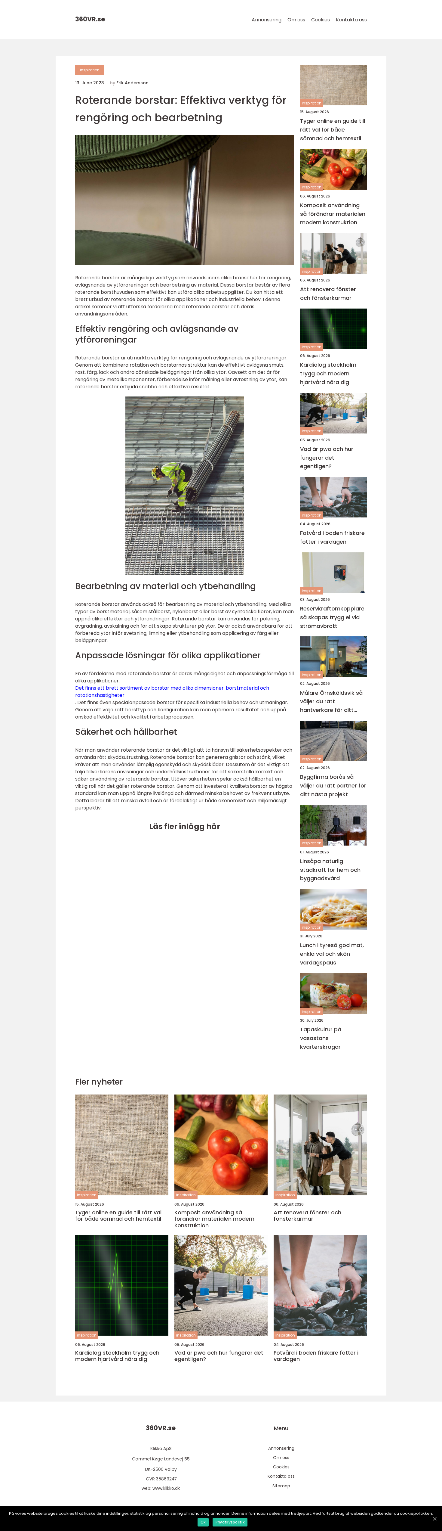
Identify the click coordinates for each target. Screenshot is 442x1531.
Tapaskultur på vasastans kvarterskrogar (320, 1038)
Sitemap (281, 1486)
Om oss (296, 19)
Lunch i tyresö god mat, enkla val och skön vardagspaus (332, 953)
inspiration (90, 70)
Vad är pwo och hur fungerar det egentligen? (326, 457)
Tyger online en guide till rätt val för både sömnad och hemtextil (332, 129)
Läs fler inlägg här (184, 826)
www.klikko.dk (166, 1488)
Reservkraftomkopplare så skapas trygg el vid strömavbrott (332, 617)
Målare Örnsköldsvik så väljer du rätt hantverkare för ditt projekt (331, 702)
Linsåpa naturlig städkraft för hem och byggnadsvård (330, 869)
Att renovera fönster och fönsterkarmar (328, 293)
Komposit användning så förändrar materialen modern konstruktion (332, 213)
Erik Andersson (132, 83)
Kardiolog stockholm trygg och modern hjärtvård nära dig (328, 373)
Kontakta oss (351, 19)
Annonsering (266, 19)
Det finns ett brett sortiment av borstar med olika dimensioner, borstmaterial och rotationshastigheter (172, 692)
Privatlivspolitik (230, 1522)
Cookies (320, 19)
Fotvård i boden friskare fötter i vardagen (332, 537)
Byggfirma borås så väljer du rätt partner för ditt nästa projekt (333, 785)
